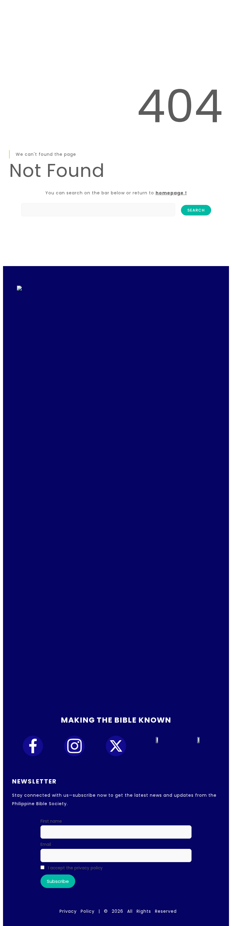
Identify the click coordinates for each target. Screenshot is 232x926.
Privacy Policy (77, 911)
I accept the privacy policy (75, 868)
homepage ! (171, 193)
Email (45, 844)
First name (51, 821)
